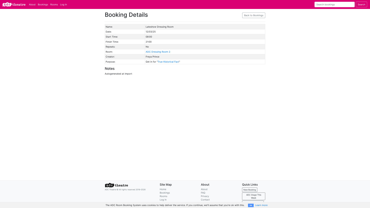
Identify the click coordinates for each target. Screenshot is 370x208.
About (32, 4)
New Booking (249, 189)
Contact (205, 199)
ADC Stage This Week (253, 196)
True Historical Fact (168, 61)
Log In (63, 4)
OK (251, 205)
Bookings (43, 4)
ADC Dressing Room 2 (158, 51)
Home (163, 189)
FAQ (203, 192)
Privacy (205, 196)
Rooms (54, 4)
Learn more (261, 205)
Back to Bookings (253, 15)
